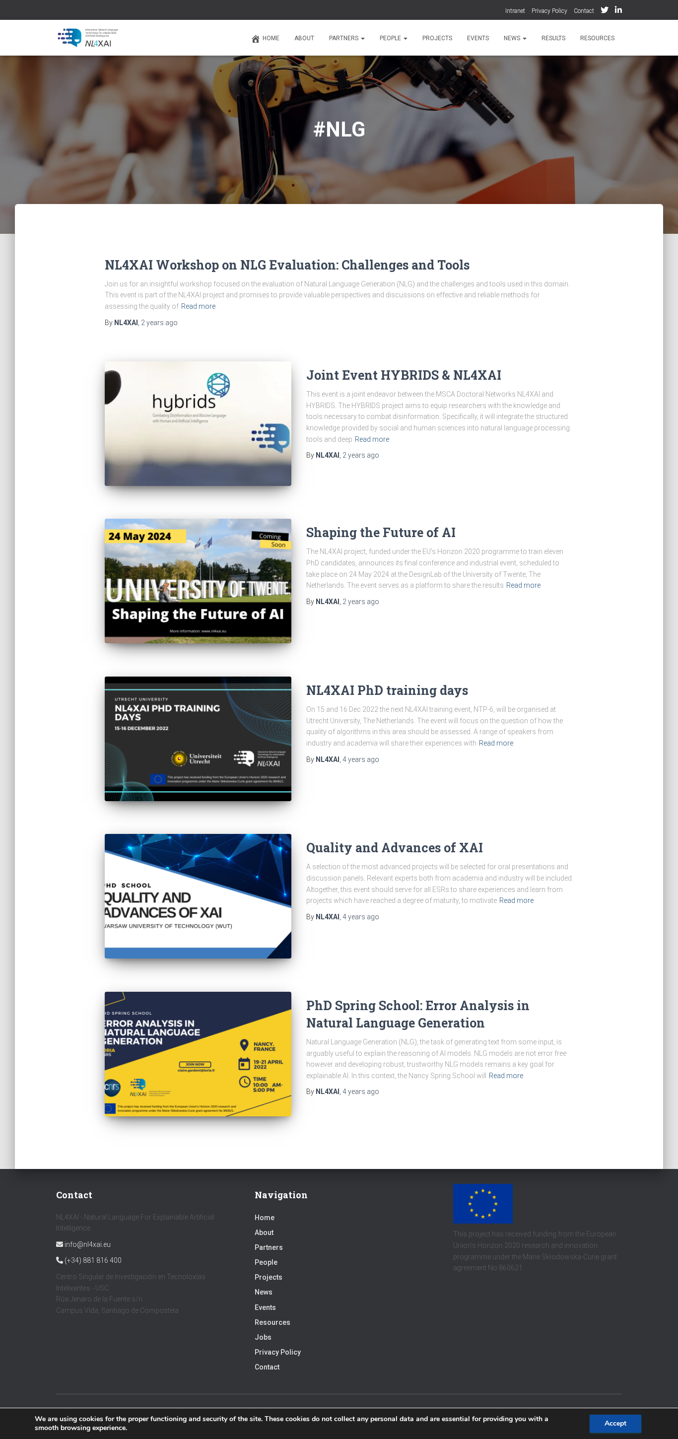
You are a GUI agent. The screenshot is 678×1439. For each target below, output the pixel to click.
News (513, 38)
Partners (344, 38)
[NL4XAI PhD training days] (198, 739)
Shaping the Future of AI (381, 532)
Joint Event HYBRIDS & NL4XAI (403, 375)
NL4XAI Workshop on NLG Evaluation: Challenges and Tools (287, 265)
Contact (584, 10)
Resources (597, 38)
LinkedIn (618, 11)
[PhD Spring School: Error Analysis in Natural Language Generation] (198, 1054)
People (391, 38)
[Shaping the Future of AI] (198, 581)
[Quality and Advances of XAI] (198, 896)
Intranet (515, 10)
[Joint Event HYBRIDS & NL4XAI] (198, 423)
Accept (615, 1423)
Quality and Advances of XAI (394, 847)
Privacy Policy (549, 10)
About (304, 38)
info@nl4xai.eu (87, 1244)
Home (271, 38)
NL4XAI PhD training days (387, 690)
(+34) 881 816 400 (92, 1260)
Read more (198, 306)
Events (478, 38)
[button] (362, 38)
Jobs (263, 1337)
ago (159, 323)
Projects (437, 38)
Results (553, 38)
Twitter (605, 11)
